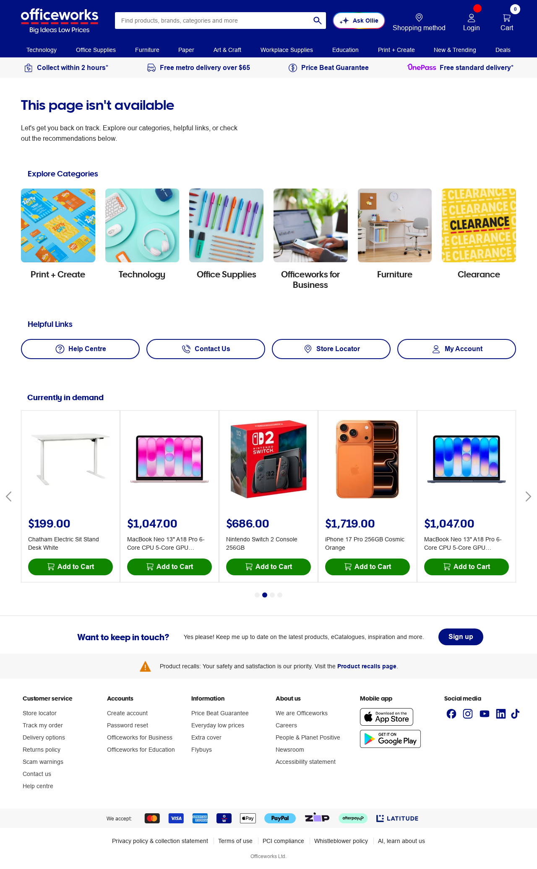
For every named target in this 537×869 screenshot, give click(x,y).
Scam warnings (43, 761)
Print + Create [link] (396, 50)
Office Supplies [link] (96, 50)
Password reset (127, 725)
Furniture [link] (147, 50)
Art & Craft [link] (227, 50)
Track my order (43, 725)
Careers (286, 725)
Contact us (37, 774)
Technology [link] (41, 50)
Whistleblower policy (341, 841)
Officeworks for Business (139, 737)
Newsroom (290, 749)
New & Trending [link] (455, 50)
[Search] (317, 20)
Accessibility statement (306, 761)
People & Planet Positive (308, 737)
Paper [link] (186, 50)
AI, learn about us (401, 841)
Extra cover (206, 737)
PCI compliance (283, 841)
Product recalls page (366, 666)
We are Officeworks (302, 713)
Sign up (460, 637)
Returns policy (41, 749)
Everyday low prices (217, 725)
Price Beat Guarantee (220, 713)
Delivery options (44, 737)
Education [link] (345, 50)
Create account (127, 713)
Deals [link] (503, 50)
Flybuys (201, 749)
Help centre (38, 786)
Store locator (40, 713)
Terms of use (235, 841)
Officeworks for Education (141, 749)
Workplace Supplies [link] (287, 50)
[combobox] (220, 20)
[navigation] (41, 49)
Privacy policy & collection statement (160, 841)
